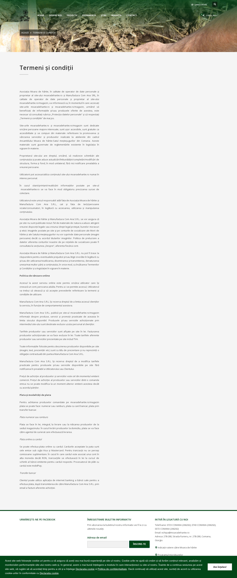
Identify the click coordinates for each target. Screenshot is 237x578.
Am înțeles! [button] (220, 567)
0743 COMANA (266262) (203, 525)
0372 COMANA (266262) (167, 528)
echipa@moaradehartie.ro (175, 532)
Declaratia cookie (85, 569)
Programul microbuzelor (170, 554)
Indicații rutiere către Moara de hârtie (177, 547)
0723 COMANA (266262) (179, 525)
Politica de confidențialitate (112, 569)
